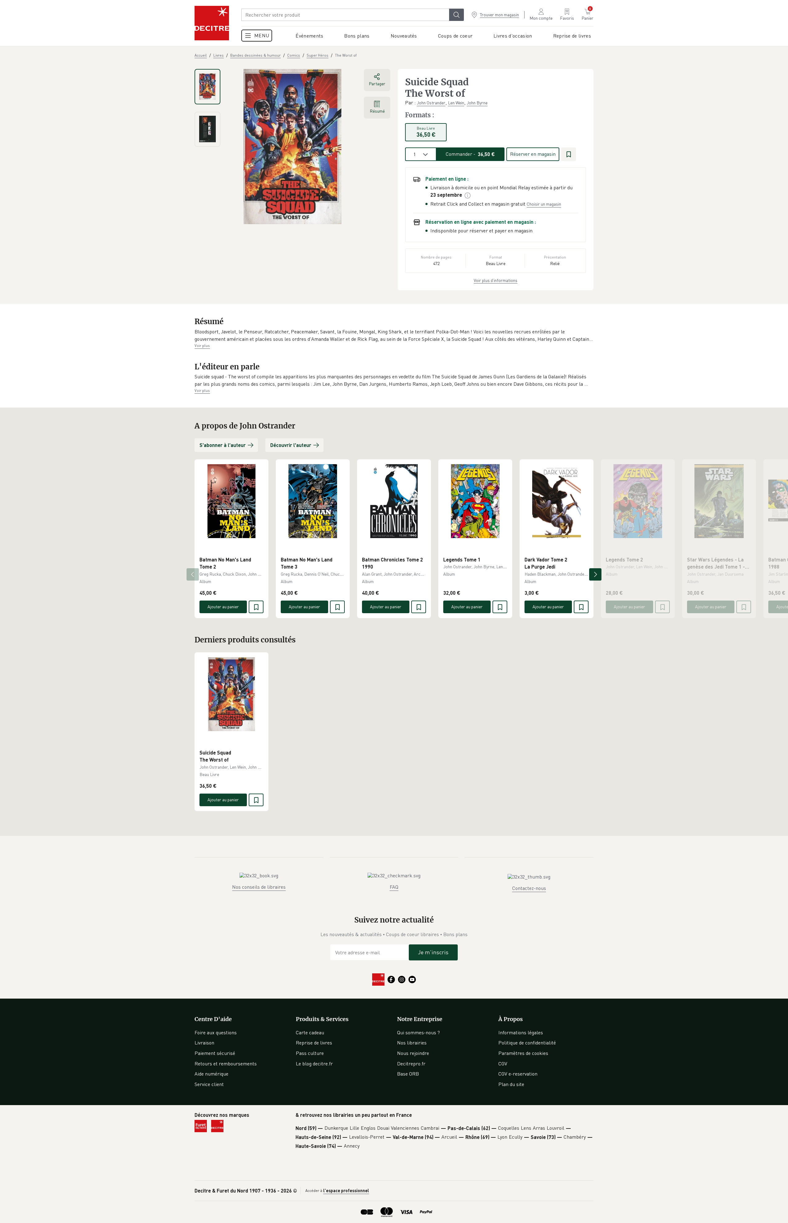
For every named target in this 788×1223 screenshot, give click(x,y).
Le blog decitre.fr (314, 1063)
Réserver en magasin (533, 154)
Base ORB (408, 1074)
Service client (209, 1084)
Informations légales (520, 1032)
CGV (502, 1063)
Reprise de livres (314, 1043)
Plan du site (511, 1084)
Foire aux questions (216, 1032)
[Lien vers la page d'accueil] (212, 23)
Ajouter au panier (223, 606)
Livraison (204, 1043)
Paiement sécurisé (215, 1053)
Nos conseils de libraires (259, 887)
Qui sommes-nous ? (418, 1032)
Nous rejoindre (413, 1053)
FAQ (394, 887)
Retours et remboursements (226, 1063)
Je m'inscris (433, 952)
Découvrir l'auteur (290, 445)
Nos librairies (412, 1043)
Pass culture (310, 1053)
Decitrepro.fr (411, 1063)
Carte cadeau (310, 1032)
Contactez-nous (529, 888)
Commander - (470, 154)
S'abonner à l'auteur (222, 445)
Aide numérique (211, 1074)
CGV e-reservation (517, 1074)
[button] (394, 335)
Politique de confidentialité (527, 1043)
